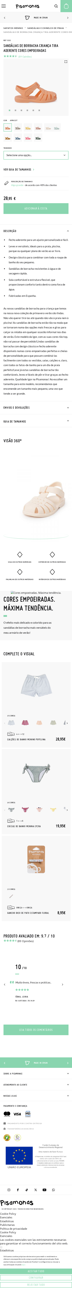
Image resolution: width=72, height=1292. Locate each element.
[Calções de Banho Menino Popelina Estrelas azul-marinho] (39, 723)
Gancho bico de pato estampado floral (28, 913)
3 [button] (21, 110)
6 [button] (39, 110)
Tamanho (7, 148)
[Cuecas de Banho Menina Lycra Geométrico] (11, 810)
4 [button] (27, 110)
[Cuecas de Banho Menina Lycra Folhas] (53, 810)
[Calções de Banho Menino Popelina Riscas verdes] (11, 723)
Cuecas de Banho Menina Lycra (24, 826)
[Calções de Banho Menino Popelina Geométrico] (53, 723)
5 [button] (33, 110)
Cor (10, 120)
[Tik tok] (26, 1190)
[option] (18, 127)
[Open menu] (3, 6)
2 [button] (15, 110)
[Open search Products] (56, 6)
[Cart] (66, 6)
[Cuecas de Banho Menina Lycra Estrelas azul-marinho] (39, 810)
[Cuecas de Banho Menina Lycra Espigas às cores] (25, 810)
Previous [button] (4, 18)
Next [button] (67, 18)
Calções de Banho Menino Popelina (26, 739)
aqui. (24, 1265)
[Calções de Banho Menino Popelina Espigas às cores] (25, 723)
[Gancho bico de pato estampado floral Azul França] (11, 896)
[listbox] (36, 133)
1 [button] (9, 110)
